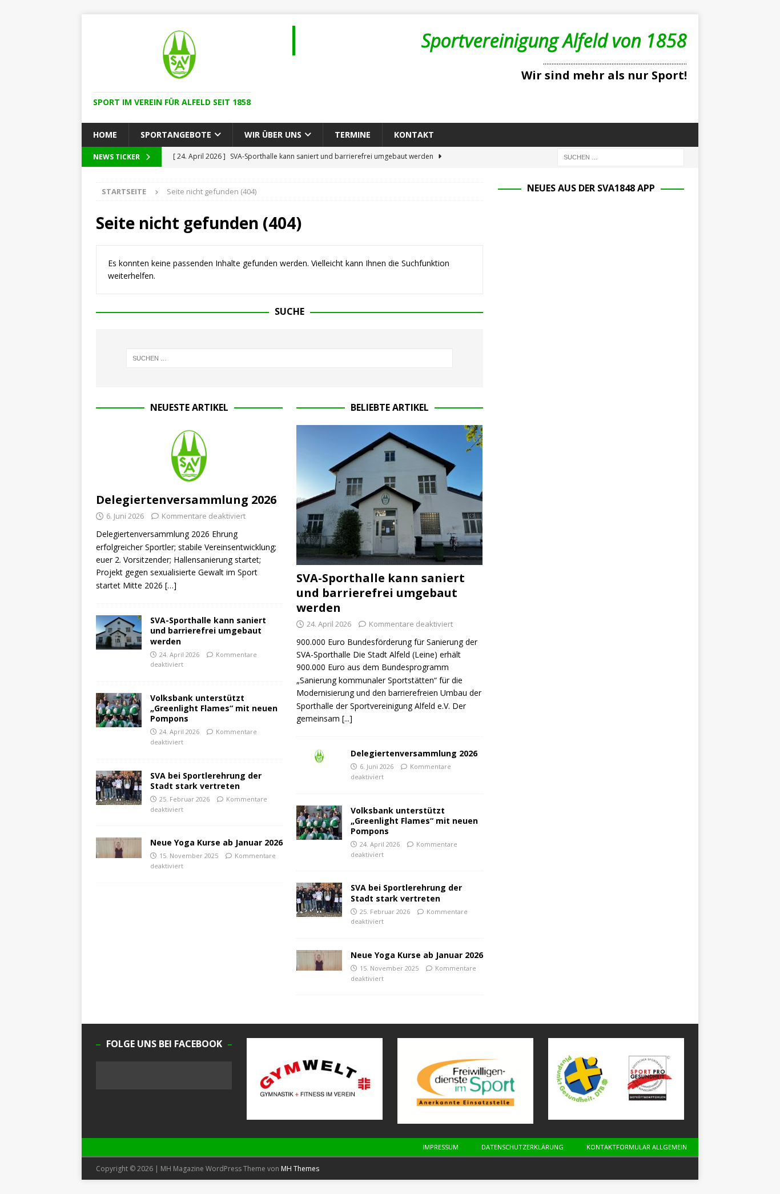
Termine (353, 134)
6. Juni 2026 (125, 516)
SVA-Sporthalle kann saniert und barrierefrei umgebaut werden (208, 630)
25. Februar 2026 (184, 799)
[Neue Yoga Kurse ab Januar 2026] (119, 848)
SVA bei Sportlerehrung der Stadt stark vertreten (206, 780)
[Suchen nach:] (620, 156)
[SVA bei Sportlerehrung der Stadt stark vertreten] (119, 788)
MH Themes (300, 1168)
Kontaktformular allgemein (636, 1147)
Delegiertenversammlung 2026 (186, 499)
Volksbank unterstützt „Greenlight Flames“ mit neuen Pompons (214, 708)
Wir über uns (272, 134)
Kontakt (414, 134)
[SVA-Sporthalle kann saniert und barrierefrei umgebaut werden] (119, 632)
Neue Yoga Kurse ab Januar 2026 (216, 842)
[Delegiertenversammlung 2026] (189, 456)
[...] (347, 718)
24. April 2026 (179, 654)
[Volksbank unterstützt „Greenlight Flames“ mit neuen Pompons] (119, 710)
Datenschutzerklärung (522, 1147)
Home (105, 134)
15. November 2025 (188, 855)
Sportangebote (175, 134)
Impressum (441, 1147)
